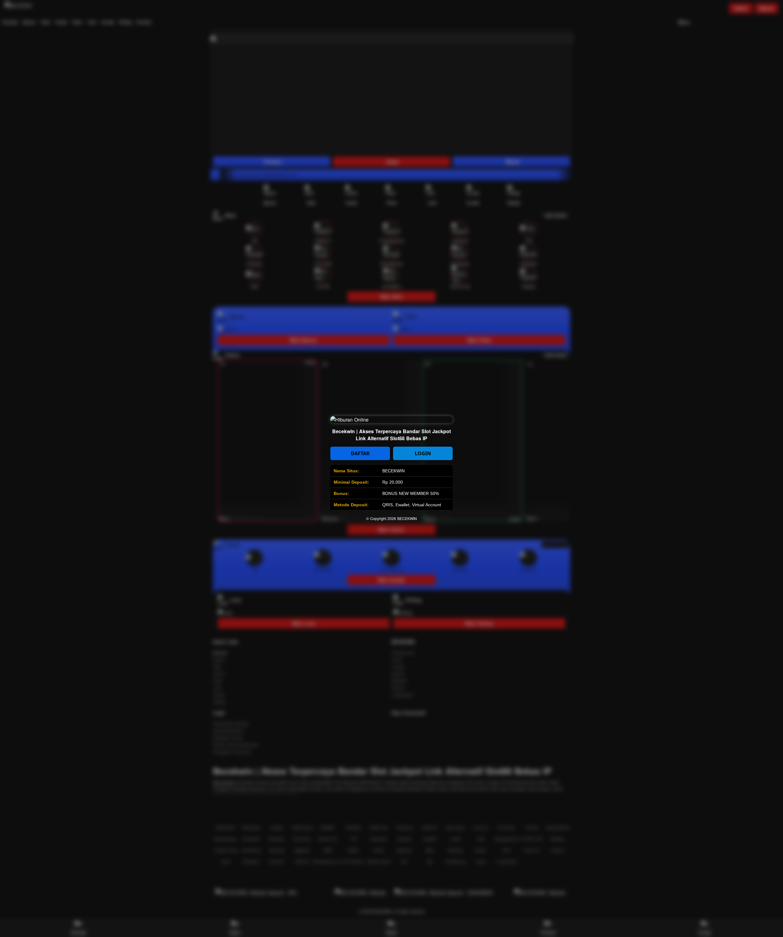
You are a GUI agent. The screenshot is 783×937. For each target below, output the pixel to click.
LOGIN (423, 453)
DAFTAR (360, 453)
